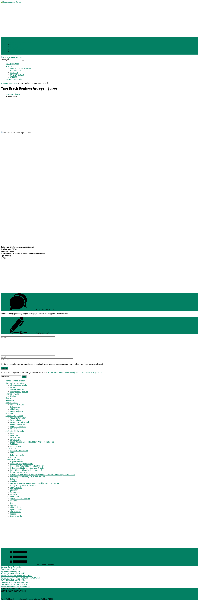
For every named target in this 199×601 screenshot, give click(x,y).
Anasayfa (4, 83)
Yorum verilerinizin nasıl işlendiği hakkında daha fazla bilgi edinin (75, 372)
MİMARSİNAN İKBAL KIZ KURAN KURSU (16, 576)
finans (17, 94)
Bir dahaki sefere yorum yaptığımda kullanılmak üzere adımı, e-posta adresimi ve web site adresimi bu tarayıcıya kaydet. (53, 364)
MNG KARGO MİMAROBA (10, 571)
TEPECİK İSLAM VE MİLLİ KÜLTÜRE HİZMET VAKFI (20, 578)
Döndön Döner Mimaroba (11, 567)
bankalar (14, 83)
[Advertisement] (70, 19)
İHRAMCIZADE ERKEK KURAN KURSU (15, 582)
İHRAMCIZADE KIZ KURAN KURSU (14, 584)
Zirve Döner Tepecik (9, 569)
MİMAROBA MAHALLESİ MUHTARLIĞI (15, 586)
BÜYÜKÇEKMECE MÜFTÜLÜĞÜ (13, 573)
